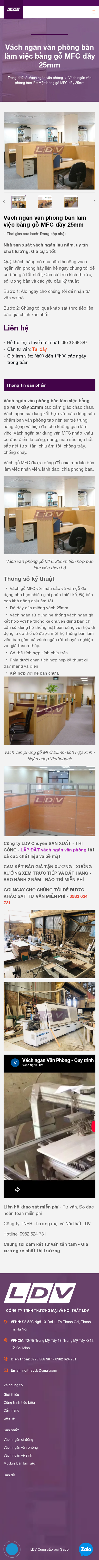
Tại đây (39, 349)
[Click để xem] (49, 150)
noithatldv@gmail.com (39, 1370)
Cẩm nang (11, 1410)
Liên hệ (9, 1418)
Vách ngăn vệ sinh (18, 1455)
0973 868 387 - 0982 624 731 (53, 1359)
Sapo (64, 1549)
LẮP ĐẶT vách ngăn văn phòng (54, 849)
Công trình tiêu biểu (19, 1402)
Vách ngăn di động (18, 1440)
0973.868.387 (74, 342)
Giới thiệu (11, 1395)
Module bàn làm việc (20, 1463)
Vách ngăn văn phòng (21, 1447)
